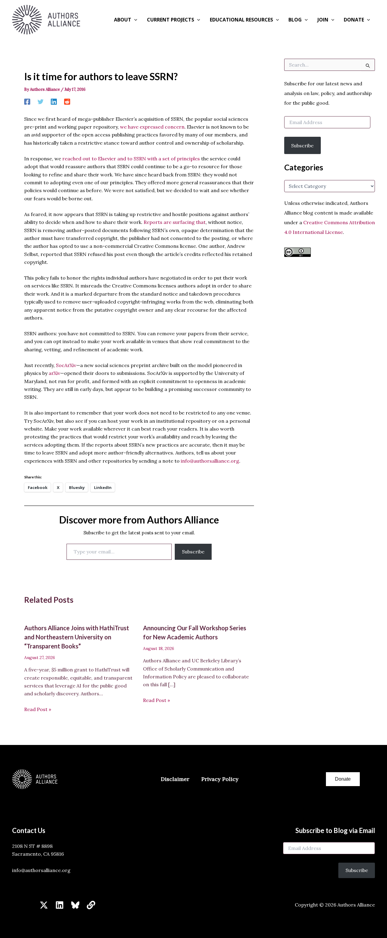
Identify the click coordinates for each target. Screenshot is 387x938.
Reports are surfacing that (175, 222)
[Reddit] (67, 101)
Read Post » (37, 709)
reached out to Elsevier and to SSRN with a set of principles (131, 159)
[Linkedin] (54, 101)
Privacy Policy (220, 779)
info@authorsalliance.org (210, 461)
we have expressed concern (152, 127)
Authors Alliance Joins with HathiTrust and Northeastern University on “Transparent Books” (76, 637)
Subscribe (193, 552)
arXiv (54, 373)
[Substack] (91, 905)
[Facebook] (27, 101)
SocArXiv (66, 365)
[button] (134, 20)
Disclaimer (175, 779)
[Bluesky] (75, 905)
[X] (44, 905)
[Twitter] (40, 101)
